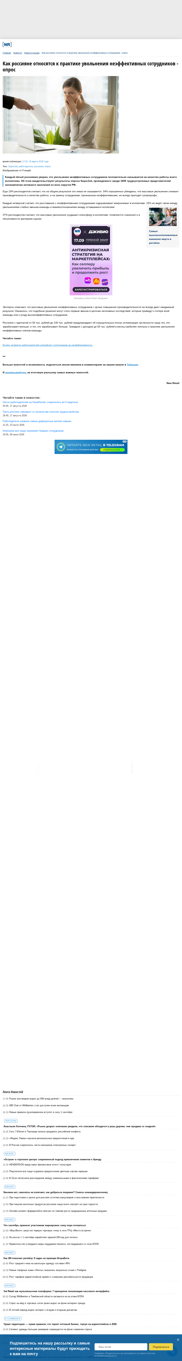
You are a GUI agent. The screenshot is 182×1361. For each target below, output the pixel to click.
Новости (17, 53)
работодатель (26, 166)
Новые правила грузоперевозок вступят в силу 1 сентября (40, 1112)
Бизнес (9, 1154)
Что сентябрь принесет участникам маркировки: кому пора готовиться (45, 1225)
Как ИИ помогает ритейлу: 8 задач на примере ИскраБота (36, 1258)
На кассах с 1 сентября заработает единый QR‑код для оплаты (43, 1237)
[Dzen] (84, 44)
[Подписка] (133, 44)
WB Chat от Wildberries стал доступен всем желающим (39, 1105)
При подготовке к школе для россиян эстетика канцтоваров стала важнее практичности (56, 1197)
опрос (48, 166)
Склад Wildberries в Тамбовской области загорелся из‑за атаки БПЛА (46, 1296)
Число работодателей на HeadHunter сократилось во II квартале (40, 402)
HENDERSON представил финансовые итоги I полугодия (40, 1164)
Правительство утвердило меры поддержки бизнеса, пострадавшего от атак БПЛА (54, 1244)
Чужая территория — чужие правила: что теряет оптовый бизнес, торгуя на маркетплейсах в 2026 (60, 1324)
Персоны (11, 1121)
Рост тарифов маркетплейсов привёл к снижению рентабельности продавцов (51, 1277)
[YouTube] (100, 44)
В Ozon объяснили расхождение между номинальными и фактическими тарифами (54, 1178)
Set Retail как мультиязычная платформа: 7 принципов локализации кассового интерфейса (56, 1291)
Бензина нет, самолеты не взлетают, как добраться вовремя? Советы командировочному (56, 1192)
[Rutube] (117, 44)
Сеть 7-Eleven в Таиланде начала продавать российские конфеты (45, 1131)
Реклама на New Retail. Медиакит (91, 298)
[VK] (52, 44)
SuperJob (13, 166)
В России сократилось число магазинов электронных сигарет (42, 1145)
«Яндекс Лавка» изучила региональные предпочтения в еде (41, 1138)
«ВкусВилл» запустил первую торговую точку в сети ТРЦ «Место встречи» (50, 1230)
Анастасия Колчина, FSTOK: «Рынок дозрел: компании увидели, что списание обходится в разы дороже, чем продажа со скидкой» (80, 1126)
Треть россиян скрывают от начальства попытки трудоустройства (41, 411)
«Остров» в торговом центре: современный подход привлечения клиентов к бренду (52, 1159)
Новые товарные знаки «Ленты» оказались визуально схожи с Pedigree (47, 1270)
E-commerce (12, 1318)
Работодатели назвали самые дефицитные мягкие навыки (37, 421)
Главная (7, 53)
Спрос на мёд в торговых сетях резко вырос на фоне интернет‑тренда (47, 1303)
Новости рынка (31, 53)
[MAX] (68, 44)
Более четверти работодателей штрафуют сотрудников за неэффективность (47, 345)
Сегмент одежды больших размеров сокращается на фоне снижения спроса (50, 1329)
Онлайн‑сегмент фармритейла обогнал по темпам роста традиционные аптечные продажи (58, 1211)
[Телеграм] (36, 44)
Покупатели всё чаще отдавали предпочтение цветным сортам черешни (48, 1171)
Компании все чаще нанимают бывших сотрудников (33, 430)
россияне (39, 166)
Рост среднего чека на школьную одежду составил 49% (39, 1263)
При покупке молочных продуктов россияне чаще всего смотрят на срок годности (53, 1204)
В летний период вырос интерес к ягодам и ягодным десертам (43, 1310)
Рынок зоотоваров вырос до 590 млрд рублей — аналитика (41, 1098)
